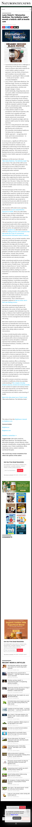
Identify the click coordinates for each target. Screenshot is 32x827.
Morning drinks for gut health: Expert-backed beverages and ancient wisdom (17, 733)
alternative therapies (8, 442)
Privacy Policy (14, 814)
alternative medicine (17, 438)
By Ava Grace (15, 725)
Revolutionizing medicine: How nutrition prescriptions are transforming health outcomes (17, 667)
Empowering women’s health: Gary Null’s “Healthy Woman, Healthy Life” (18, 769)
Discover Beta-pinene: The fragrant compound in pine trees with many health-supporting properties (18, 740)
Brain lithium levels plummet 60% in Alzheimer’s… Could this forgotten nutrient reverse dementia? (18, 674)
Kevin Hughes (13, 24)
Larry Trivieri (12, 446)
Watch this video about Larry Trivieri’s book (14, 397)
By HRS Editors (16, 796)
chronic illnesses (20, 442)
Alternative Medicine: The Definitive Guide (15, 161)
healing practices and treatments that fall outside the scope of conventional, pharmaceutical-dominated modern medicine (16, 233)
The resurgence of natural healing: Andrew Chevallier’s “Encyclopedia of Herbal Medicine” (18, 782)
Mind (25, 446)
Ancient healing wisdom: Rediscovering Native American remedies (17, 775)
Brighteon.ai (5, 427)
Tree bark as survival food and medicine (17, 728)
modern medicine (19, 448)
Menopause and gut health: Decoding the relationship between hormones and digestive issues (18, 762)
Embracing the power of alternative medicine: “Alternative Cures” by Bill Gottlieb (17, 747)
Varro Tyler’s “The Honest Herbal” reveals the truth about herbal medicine (18, 788)
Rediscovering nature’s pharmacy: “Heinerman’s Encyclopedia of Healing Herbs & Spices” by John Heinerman (19, 755)
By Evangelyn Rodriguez (18, 692)
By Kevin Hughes (16, 719)
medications (19, 446)
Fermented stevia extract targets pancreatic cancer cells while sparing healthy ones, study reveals (18, 703)
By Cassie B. (15, 677)
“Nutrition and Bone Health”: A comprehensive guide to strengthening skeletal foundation (17, 682)
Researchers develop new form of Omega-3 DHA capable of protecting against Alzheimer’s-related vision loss (18, 689)
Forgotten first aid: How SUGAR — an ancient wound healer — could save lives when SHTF (19, 709)
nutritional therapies (8, 450)
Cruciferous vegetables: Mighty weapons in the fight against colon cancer (18, 722)
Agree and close (16, 818)
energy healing (21, 444)
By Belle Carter (16, 670)
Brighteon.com (6, 430)
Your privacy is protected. (8, 474)
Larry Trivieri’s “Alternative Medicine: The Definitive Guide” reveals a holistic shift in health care (18, 716)
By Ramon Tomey (16, 757)
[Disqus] (16, 558)
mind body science (7, 448)
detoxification (12, 444)
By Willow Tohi (16, 698)
